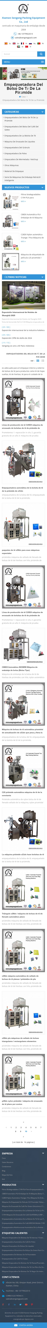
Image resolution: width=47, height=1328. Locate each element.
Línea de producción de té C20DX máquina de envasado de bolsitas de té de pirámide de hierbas (22, 427)
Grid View (38, 361)
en (18, 44)
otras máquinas (12, 165)
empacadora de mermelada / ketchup (21, 159)
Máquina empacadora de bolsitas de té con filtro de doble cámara (23, 1267)
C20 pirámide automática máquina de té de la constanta (22, 793)
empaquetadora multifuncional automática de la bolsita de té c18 (23, 1227)
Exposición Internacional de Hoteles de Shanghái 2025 (19, 313)
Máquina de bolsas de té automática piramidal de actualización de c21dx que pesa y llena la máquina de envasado (22, 731)
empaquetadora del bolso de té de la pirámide (21, 119)
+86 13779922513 (25, 34)
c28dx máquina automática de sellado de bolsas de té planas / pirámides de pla (20, 977)
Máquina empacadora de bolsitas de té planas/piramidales (23, 1263)
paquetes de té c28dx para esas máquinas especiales (21, 551)
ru (35, 44)
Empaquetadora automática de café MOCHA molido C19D (23, 1223)
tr (30, 47)
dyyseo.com (29, 1319)
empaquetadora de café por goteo (15, 1259)
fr (26, 44)
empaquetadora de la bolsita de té (20, 135)
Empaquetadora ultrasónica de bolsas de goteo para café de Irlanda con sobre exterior (23, 1250)
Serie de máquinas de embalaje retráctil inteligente (22, 179)
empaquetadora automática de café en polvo (18, 1242)
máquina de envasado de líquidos (20, 141)
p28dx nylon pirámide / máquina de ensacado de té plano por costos (22, 1102)
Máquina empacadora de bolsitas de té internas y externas (23, 1238)
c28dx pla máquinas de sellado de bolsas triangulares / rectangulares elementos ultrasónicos (20, 1040)
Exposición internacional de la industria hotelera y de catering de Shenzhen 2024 (23, 330)
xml (3, 1179)
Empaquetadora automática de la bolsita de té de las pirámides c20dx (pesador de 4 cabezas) (23, 1219)
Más (22, 201)
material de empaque (14, 171)
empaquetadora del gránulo (17, 147)
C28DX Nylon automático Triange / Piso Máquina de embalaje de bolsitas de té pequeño (32, 236)
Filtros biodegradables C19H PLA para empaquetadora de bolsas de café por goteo (32, 196)
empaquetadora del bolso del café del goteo (22, 128)
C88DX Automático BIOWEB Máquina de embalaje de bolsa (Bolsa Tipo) (19, 668)
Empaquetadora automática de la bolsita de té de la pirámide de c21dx (22, 489)
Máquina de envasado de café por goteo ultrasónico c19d (23, 1206)
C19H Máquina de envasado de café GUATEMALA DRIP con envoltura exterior (23, 1215)
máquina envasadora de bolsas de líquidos (18, 1246)
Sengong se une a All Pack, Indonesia (18, 346)
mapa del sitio (7, 1175)
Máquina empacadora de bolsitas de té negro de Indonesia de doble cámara (23, 1271)
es (10, 44)
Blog (3, 1171)
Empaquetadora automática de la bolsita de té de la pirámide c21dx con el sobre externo (23, 1210)
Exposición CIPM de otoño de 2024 (17, 338)
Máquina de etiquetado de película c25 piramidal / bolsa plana (32, 256)
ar (22, 47)
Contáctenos (6, 1166)
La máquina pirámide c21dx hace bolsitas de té (23, 854)
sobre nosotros (7, 1162)
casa (23, 96)
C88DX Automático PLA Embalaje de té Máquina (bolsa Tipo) (31, 216)
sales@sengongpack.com (26, 37)
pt (43, 44)
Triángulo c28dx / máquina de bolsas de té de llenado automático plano (22, 915)
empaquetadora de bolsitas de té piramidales (19, 1254)
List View (43, 361)
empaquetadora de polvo (16, 153)
